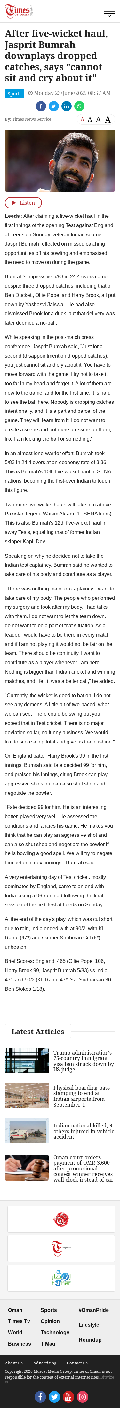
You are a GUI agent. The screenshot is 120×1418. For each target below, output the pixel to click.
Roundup (90, 1340)
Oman (15, 1310)
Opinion (50, 1321)
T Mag (48, 1343)
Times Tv (19, 1321)
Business (19, 1343)
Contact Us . (78, 1363)
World (15, 1332)
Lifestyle (89, 1325)
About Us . (15, 1363)
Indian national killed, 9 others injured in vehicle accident (84, 1131)
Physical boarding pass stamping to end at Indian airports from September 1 (81, 1096)
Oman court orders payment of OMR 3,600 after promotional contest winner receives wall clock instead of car (83, 1168)
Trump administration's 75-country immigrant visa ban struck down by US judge (83, 1061)
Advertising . (45, 1363)
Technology (55, 1332)
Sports (14, 93)
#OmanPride (94, 1310)
